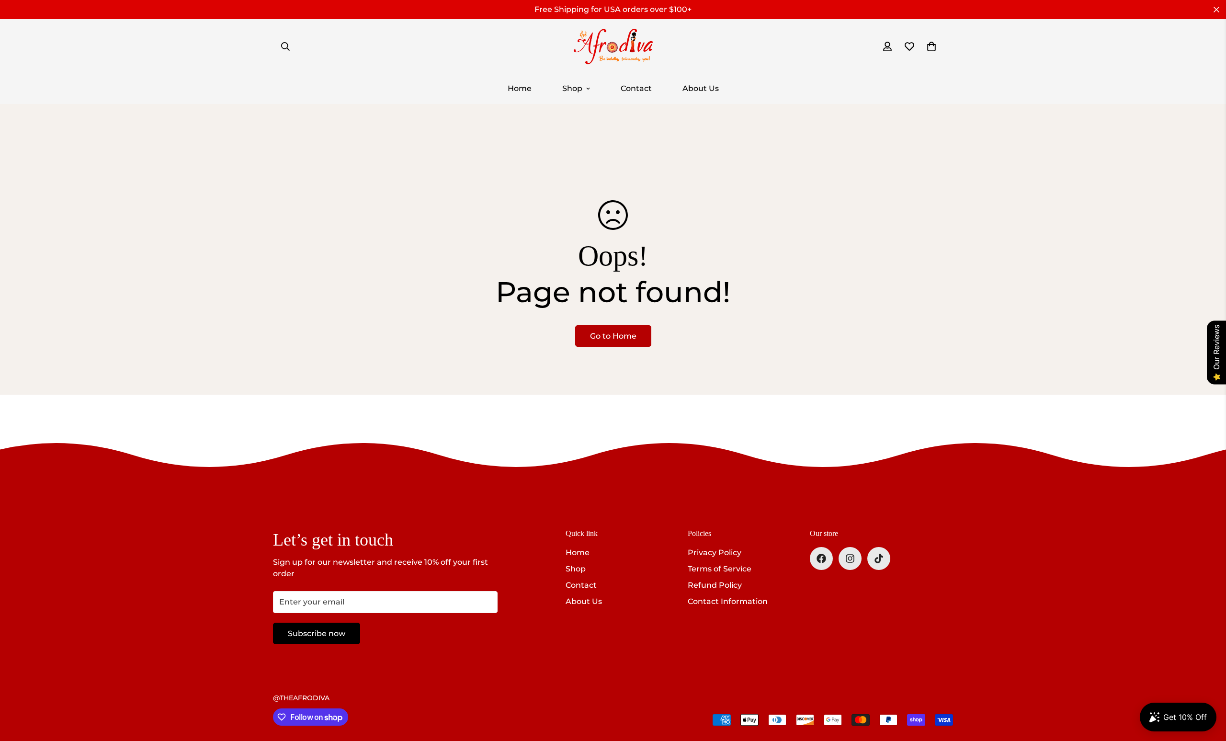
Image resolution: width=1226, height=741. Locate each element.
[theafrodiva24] (613, 46)
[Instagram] (850, 558)
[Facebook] (821, 558)
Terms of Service (719, 568)
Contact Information (728, 601)
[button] (931, 46)
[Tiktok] (878, 558)
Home (520, 88)
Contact (636, 88)
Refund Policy (715, 585)
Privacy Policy (714, 552)
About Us (700, 88)
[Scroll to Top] (1207, 689)
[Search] (285, 46)
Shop (572, 88)
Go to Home (613, 336)
